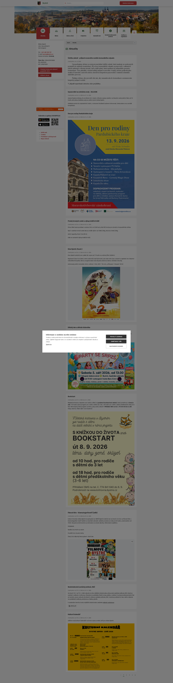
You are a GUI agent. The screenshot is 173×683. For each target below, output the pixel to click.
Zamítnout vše (116, 341)
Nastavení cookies (116, 346)
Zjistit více (49, 344)
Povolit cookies (116, 336)
